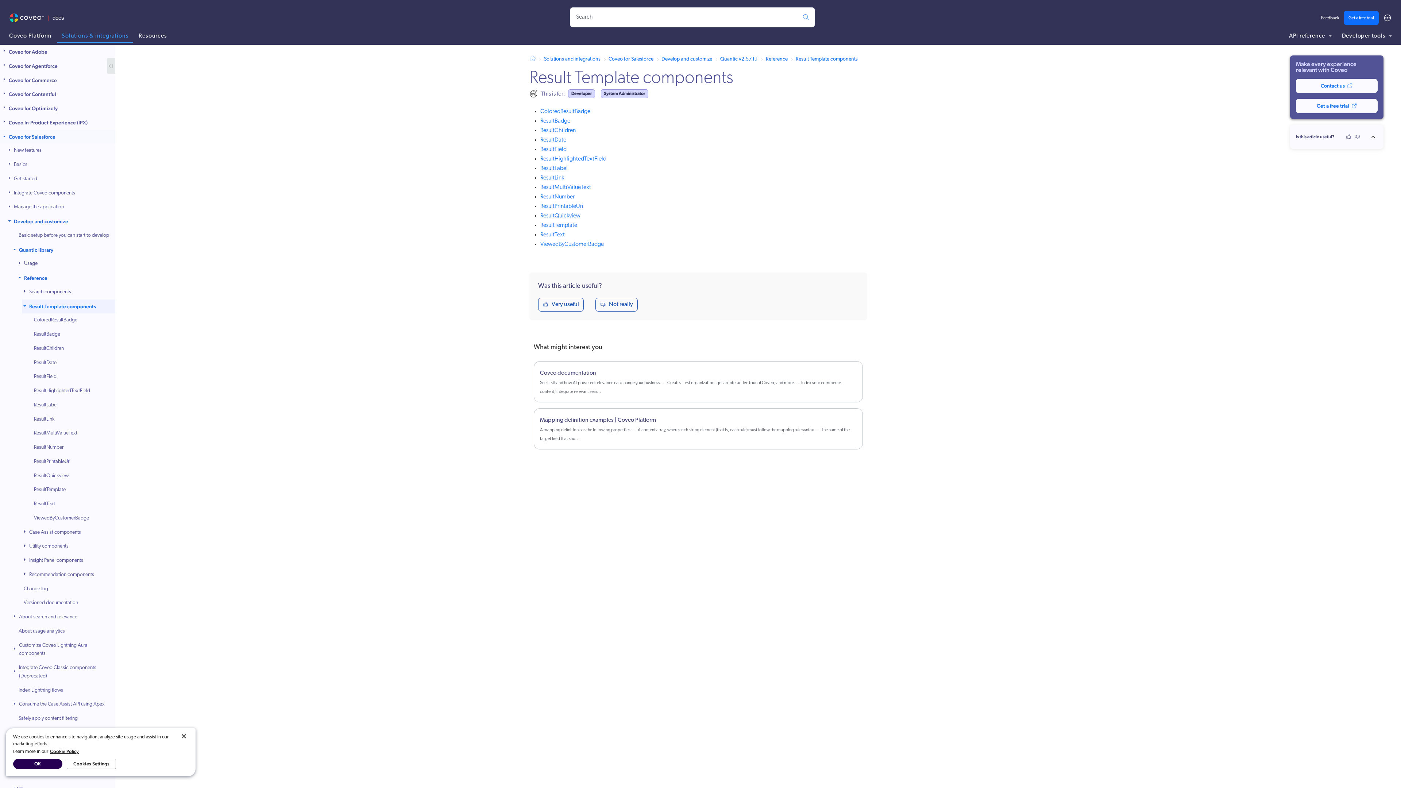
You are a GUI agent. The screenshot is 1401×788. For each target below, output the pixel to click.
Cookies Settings (91, 763)
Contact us (1333, 86)
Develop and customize (41, 221)
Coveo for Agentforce (33, 66)
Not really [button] (621, 305)
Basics (20, 164)
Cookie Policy (64, 751)
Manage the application (39, 207)
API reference (1308, 36)
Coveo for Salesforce (32, 137)
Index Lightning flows (41, 690)
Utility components (49, 546)
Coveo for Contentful (32, 94)
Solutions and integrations (572, 59)
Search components (50, 292)
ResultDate (45, 363)
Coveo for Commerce (33, 80)
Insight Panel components (56, 560)
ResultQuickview (51, 476)
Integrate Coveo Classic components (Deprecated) (57, 672)
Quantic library (36, 250)
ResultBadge (47, 334)
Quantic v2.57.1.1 (739, 59)
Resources (153, 36)
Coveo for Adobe (28, 52)
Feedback (1330, 18)
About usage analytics (42, 631)
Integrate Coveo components (44, 193)
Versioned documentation (51, 603)
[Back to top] (1375, 137)
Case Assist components (55, 532)
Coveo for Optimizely (33, 108)
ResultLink (44, 419)
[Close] (184, 736)
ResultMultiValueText (55, 433)
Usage (31, 263)
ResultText (44, 504)
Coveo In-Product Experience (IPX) (48, 122)
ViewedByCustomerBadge (61, 518)
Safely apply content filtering (48, 718)
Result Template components (62, 306)
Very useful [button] (565, 305)
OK (37, 763)
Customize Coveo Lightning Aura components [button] (53, 650)
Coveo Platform (30, 36)
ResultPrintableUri (52, 461)
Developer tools (1364, 36)
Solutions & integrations (95, 36)
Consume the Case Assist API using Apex (62, 704)
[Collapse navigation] (111, 66)
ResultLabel (46, 405)
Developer (581, 93)
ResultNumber (48, 447)
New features (28, 150)
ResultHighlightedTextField (62, 391)
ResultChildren (49, 348)
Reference (35, 278)
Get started (25, 179)
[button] (5, 52)
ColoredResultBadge (55, 320)
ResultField (45, 376)
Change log (36, 589)
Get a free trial (1361, 18)
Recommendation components (61, 575)
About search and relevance (48, 617)
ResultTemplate (50, 489)
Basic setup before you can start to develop (64, 235)
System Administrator (624, 93)
